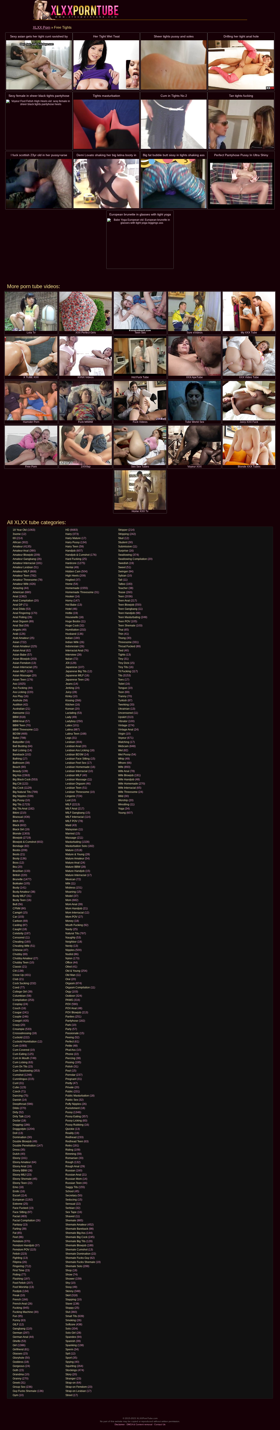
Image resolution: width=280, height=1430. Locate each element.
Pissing (69, 1062)
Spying (69, 1361)
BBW (16, 717)
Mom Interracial (74, 912)
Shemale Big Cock (76, 1237)
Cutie (16, 1087)
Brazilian (18, 871)
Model (69, 895)
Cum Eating (20, 1054)
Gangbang (19, 1328)
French (17, 1299)
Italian (69, 658)
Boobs (16, 850)
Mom (68, 900)
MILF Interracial (74, 816)
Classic (17, 966)
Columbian (19, 995)
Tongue (122, 687)
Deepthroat (19, 1104)
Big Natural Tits (22, 791)
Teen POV (124, 621)
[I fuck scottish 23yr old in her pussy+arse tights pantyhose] (39, 183)
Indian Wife (72, 642)
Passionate (72, 1033)
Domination (19, 1137)
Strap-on (70, 1382)
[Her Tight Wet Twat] (106, 65)
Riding (69, 1149)
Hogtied (70, 579)
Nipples (70, 950)
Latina (69, 729)
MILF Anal (71, 808)
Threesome (125, 642)
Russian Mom (73, 1178)
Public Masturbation (77, 1095)
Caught (17, 929)
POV (68, 1004)
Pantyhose (71, 1020)
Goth (15, 1370)
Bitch (16, 821)
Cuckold (18, 1037)
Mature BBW (72, 866)
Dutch (16, 1153)
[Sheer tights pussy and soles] (173, 65)
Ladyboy (70, 721)
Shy (67, 1282)
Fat (14, 1232)
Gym (15, 1395)
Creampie (18, 1029)
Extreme (18, 1203)
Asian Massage (22, 675)
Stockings (71, 1370)
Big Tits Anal (20, 808)
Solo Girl (70, 1332)
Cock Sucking (21, 983)
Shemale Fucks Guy (77, 1257)
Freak (16, 1295)
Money (69, 920)
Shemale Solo (73, 1266)
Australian (19, 708)
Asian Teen (19, 679)
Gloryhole (18, 1357)
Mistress (70, 887)
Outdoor (70, 995)
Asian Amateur (21, 646)
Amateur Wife (21, 583)
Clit (15, 970)
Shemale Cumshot (76, 1249)
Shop (68, 1270)
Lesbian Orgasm (75, 783)
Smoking (70, 1320)
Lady (68, 717)
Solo (68, 1328)
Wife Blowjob (126, 775)
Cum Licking (20, 1062)
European (18, 1199)
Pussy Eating (73, 1116)
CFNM (16, 908)
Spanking (71, 1345)
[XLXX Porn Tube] (76, 10)
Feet (15, 1237)
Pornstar (70, 1074)
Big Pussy (18, 800)
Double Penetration (24, 1145)
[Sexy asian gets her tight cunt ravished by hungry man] (39, 65)
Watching (123, 742)
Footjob (17, 1291)
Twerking (123, 704)
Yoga (121, 808)
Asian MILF (19, 671)
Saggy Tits (71, 1187)
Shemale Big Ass (75, 1232)
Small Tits (71, 1316)
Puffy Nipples (73, 1104)
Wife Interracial (127, 787)
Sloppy (69, 1307)
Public (69, 1091)
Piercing (70, 1058)
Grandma (18, 1374)
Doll (15, 1133)
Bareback (18, 754)
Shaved (70, 1216)
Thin (120, 633)
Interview (70, 654)
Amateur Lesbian (23, 567)
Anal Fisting (20, 617)
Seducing (71, 1199)
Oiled (68, 966)
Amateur (18, 546)
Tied (120, 650)
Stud (121, 538)
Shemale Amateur (76, 1224)
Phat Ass (70, 1049)
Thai (120, 629)
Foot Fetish (19, 1282)
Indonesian (72, 646)
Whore (122, 762)
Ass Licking (19, 692)
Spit (67, 1353)
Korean (69, 708)
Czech (16, 1091)
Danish (17, 1099)
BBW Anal (18, 721)
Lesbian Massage (76, 779)
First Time (18, 1270)
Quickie (69, 1128)
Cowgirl (17, 1020)
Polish (69, 1066)
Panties (69, 1016)
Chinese (18, 950)
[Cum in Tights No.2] (173, 124)
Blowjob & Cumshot (24, 841)
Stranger (70, 1378)
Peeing (69, 1037)
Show (68, 1274)
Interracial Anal (74, 650)
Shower (70, 1278)
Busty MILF (19, 895)
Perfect (69, 1041)
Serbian (70, 1208)
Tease (121, 592)
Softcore (70, 1324)
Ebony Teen (20, 1183)
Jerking (69, 687)
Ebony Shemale (22, 1178)
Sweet (122, 567)
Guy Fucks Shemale (25, 1391)
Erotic (16, 1191)
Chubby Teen (21, 962)
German (17, 1332)
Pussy (69, 1112)
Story (68, 1374)
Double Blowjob (22, 1141)
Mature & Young (74, 854)
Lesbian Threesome (77, 791)
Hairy (68, 534)
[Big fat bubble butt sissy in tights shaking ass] (173, 183)
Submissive (125, 546)
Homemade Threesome (79, 592)
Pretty (68, 1083)
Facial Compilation (24, 1220)
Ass (15, 683)
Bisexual (18, 816)
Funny (16, 1320)
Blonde (17, 833)
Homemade (72, 588)
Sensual (70, 1203)
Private (69, 1087)
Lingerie (70, 796)
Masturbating (73, 841)
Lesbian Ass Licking (77, 750)
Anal (15, 596)
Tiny (120, 658)
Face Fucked (20, 1208)
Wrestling (123, 804)
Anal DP (18, 604)
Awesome (18, 712)
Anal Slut (18, 625)
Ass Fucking (20, 687)
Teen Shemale (126, 625)
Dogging (18, 1124)
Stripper (123, 529)
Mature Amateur (74, 858)
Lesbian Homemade (77, 767)
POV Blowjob (73, 1012)
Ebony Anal (19, 1166)
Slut (67, 1312)
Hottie (68, 613)
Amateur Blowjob (23, 554)
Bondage (18, 846)
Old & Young (72, 970)
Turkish (122, 700)
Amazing (18, 588)
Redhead (71, 1137)
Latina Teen (72, 733)
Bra (15, 866)
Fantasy (17, 1224)
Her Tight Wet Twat (106, 36)
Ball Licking (19, 750)
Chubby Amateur (23, 958)
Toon (121, 692)
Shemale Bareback (76, 1228)
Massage (70, 837)
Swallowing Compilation (132, 559)
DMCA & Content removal (139, 1424)
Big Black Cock (22, 779)
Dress (16, 1149)
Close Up (18, 975)
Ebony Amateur (22, 1162)
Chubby (17, 954)
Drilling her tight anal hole (241, 36)
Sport (68, 1357)
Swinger (123, 571)
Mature (69, 850)
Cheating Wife (21, 945)
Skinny (69, 1291)
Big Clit (17, 783)
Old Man (70, 975)
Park (68, 1024)
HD (67, 529)
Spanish (70, 1341)
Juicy (68, 692)
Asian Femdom (22, 663)
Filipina (17, 1262)
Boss (16, 862)
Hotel (68, 608)
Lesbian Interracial (76, 771)
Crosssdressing (22, 1033)
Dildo (16, 1108)
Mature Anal (72, 862)
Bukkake (18, 883)
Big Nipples (19, 796)
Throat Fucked (126, 646)
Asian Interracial (22, 667)
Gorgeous (18, 1366)
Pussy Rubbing (74, 1124)
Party (68, 1029)
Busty (16, 887)
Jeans (69, 683)
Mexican (70, 879)
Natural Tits (72, 933)
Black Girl (18, 829)
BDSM (16, 733)
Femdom (18, 1241)
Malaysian (71, 829)
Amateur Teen (21, 575)
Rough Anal (72, 1166)
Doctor (17, 1120)
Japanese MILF (74, 675)
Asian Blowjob (21, 658)
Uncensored (125, 712)
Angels (17, 629)
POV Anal (71, 1008)
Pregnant (70, 1079)
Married (70, 833)
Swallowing (125, 554)
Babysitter (18, 742)
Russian (70, 1170)
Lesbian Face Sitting (77, 758)
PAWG (69, 1000)
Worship (123, 800)
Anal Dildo (19, 608)
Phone (69, 1054)
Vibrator (123, 721)
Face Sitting (20, 1212)
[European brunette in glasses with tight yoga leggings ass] (140, 243)
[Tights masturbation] (106, 124)
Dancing (18, 1095)
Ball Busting (20, 746)
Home (69, 583)
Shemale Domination (78, 1253)
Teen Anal (124, 600)
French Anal (20, 1303)
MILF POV (71, 821)
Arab (15, 633)
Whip (121, 758)
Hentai (69, 567)
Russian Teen (73, 1183)
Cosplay (18, 1004)
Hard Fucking (73, 559)
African (17, 542)
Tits (120, 675)
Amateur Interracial (24, 563)
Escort (16, 1195)
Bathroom (18, 762)
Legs (68, 737)
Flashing (18, 1278)
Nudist (69, 954)
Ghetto (17, 1341)
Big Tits (17, 804)
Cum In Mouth (21, 1058)
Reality (69, 1133)
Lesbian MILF (73, 775)
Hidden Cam (72, 571)
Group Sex (19, 1386)
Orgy (68, 991)
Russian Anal (73, 1174)
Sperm (69, 1349)
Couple (17, 1016)
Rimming (70, 1153)
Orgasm (70, 983)
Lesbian (70, 742)
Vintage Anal (125, 729)
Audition (18, 704)
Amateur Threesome (25, 579)
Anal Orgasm (20, 621)
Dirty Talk (18, 1116)
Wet (120, 750)
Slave (68, 1303)
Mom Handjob (73, 908)
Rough (69, 1162)
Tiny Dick (123, 663)
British (16, 875)
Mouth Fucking (74, 925)
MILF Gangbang (75, 812)
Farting (17, 1228)
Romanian (71, 1158)
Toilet (121, 683)
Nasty (68, 929)
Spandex (70, 1336)
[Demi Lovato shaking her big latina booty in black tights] (106, 183)
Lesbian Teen (73, 787)
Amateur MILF (21, 571)
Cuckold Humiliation (25, 1041)
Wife (120, 767)
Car (15, 916)
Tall (120, 579)
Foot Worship (20, 1287)
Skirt (68, 1295)
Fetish (16, 1253)
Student (122, 542)
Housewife (71, 617)
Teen (121, 596)
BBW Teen (19, 725)
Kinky (68, 696)
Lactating (70, 712)
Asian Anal (19, 650)
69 (14, 538)
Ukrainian (124, 708)
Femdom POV (21, 1249)
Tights (121, 654)
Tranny (122, 696)
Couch (17, 1008)
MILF (68, 804)
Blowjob (17, 837)
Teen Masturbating (129, 617)
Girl (15, 1345)
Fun (15, 1316)
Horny (69, 600)
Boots (16, 854)
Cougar (17, 1012)
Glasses (17, 1353)
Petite (68, 1045)
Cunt (15, 1083)
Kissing (69, 700)
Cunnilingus (20, 1079)
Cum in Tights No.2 (174, 95)
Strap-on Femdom (76, 1386)
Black (16, 825)
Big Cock (18, 787)
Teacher (123, 588)
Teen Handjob (126, 613)
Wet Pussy (124, 754)
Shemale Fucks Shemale (80, 1262)
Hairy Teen (71, 546)
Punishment (72, 1108)
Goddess (18, 1361)
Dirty (15, 1112)
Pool (68, 1070)
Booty (16, 858)
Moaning (70, 891)
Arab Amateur (21, 638)
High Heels (72, 575)
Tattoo (121, 583)
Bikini (16, 812)
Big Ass (17, 775)
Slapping (70, 1299)
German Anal (20, 1336)
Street (68, 1395)
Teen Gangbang (127, 608)
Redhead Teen (74, 1141)
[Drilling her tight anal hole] (241, 65)
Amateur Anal (21, 550)
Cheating (18, 941)
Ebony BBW (20, 1170)
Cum (15, 1045)
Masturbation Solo (76, 846)
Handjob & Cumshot (77, 554)
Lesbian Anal (73, 746)
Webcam (123, 746)
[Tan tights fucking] (241, 124)
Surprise (123, 550)
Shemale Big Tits (75, 1241)
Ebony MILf (19, 1174)
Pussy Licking (73, 1120)
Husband (70, 633)
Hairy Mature (73, 538)
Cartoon (17, 920)
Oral (67, 979)
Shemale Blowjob (75, 1245)
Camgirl (17, 912)
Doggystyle (19, 1128)
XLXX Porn (41, 27)
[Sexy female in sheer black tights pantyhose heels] (39, 124)
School (69, 1191)
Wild (120, 796)
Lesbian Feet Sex (75, 762)
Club (15, 979)
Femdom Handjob (23, 1245)
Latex (68, 725)
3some (17, 534)
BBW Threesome (23, 729)
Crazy (16, 1024)
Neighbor (71, 941)
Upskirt (122, 717)
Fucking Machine (23, 1312)
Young (122, 812)
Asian (16, 642)
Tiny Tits (123, 667)
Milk (67, 883)
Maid (68, 825)
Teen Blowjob (126, 604)
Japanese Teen (74, 679)
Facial (16, 1216)
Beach (16, 767)
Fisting (17, 1274)
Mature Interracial (75, 875)
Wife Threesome (128, 791)
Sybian (122, 575)
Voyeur (122, 737)
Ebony (16, 1158)
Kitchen (69, 704)
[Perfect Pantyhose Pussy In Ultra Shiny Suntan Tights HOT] (241, 183)
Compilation (20, 1000)
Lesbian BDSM (74, 754)
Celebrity (18, 933)
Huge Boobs (72, 621)
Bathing (17, 758)
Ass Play (18, 696)
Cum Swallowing (23, 1070)
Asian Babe (19, 654)
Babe (16, 737)
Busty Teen (19, 900)
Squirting (70, 1366)
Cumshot (18, 1074)
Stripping (123, 534)
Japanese (71, 667)
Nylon (68, 958)
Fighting (17, 1257)
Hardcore (71, 563)
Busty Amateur (21, 891)
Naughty (70, 937)
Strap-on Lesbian (75, 1391)
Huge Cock (72, 625)
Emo (15, 1187)
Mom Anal (71, 904)
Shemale (70, 1220)
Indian (69, 638)
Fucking (17, 1307)
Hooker (69, 596)
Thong (122, 638)
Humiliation (72, 629)
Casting (17, 925)
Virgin (121, 733)
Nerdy (69, 945)
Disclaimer (120, 1424)
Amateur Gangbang (24, 559)
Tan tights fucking (241, 95)
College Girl (20, 991)
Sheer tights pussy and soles (174, 36)
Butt (15, 904)
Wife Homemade (128, 783)
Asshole (17, 700)
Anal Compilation (23, 600)
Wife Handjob (126, 779)
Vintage (122, 725)
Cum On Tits (20, 1066)
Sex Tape (71, 1212)
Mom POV (71, 916)
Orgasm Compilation (77, 987)
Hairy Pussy (72, 542)
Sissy (68, 1287)
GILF (15, 1324)
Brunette (18, 879)
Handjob (70, 550)
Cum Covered (21, 1049)
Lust (67, 800)
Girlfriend (18, 1349)
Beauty (17, 771)
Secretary (71, 1195)
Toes (121, 679)
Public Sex (71, 1099)
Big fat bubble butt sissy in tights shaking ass (174, 155)
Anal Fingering (21, 613)
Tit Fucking (124, 671)
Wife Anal (123, 771)
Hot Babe (71, 604)
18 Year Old (20, 529)
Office (68, 962)
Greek (16, 1382)
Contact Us (159, 1424)
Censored (18, 937)
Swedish (123, 563)
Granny (17, 1378)
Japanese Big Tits (76, 671)
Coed (16, 987)
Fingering (18, 1266)
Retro (68, 1145)
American (18, 592)
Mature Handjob (75, 871)
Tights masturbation (106, 95)
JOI (67, 663)
